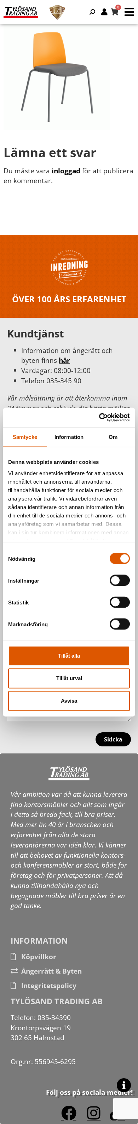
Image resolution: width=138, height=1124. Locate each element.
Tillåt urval (69, 678)
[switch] (120, 580)
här (64, 360)
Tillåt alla (69, 656)
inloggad (66, 170)
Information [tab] (69, 437)
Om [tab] (113, 437)
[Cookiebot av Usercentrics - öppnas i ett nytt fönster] (99, 417)
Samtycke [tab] (25, 437)
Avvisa (69, 701)
